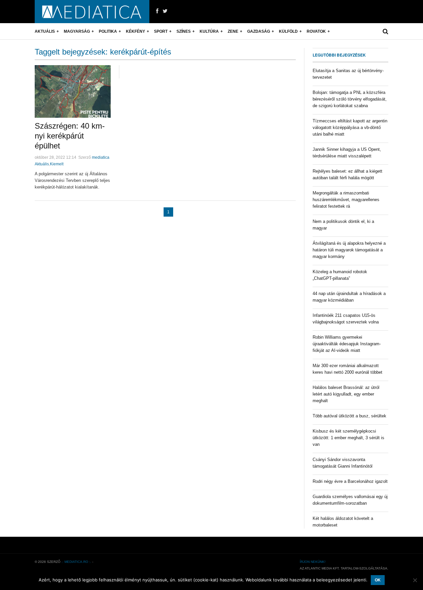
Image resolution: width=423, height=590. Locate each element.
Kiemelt (56, 164)
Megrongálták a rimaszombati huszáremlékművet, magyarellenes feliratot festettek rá (346, 199)
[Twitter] (165, 11)
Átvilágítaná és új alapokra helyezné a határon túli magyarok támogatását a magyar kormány (349, 250)
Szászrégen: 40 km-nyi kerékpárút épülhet (70, 135)
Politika (108, 31)
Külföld (288, 31)
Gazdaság (258, 31)
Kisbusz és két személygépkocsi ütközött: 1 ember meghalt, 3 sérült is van (348, 438)
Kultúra (209, 31)
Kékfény (135, 31)
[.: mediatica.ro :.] (92, 11)
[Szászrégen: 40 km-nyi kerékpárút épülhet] (73, 91)
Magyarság (77, 31)
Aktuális (45, 31)
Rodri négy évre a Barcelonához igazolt (350, 481)
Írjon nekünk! (313, 562)
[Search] (385, 31)
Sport (161, 31)
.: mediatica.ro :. (76, 562)
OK (378, 580)
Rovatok (316, 31)
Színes (183, 31)
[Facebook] (157, 11)
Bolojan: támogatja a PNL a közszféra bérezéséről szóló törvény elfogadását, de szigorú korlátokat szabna (350, 99)
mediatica (100, 157)
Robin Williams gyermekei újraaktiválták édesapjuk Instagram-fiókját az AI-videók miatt (347, 344)
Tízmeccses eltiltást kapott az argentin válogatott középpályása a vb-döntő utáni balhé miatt (350, 127)
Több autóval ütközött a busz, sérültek (349, 415)
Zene (233, 31)
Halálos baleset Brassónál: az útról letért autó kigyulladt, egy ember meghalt (346, 394)
